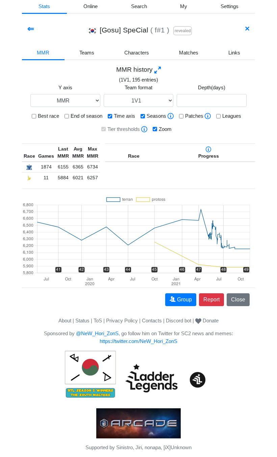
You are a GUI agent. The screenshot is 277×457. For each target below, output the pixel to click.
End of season (86, 116)
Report (211, 299)
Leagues (231, 116)
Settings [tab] (229, 6)
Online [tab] (90, 6)
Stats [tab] (44, 6)
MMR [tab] (43, 52)
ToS (98, 320)
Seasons (156, 116)
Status (82, 320)
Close (238, 299)
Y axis (65, 87)
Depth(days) (211, 87)
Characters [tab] (136, 52)
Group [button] (184, 299)
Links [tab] (234, 52)
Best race (48, 116)
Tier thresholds (123, 129)
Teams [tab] (86, 52)
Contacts (152, 320)
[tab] (183, 7)
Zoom (165, 129)
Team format (138, 87)
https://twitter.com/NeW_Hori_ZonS (138, 341)
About (64, 320)
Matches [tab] (188, 52)
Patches (194, 116)
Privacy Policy (122, 320)
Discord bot (178, 320)
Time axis (124, 116)
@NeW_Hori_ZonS (97, 333)
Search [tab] (139, 6)
